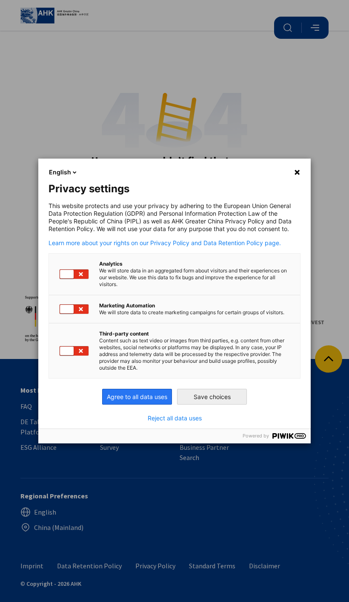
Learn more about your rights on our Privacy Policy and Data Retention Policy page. (165, 243)
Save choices (212, 396)
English (60, 172)
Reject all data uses (175, 418)
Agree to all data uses (137, 396)
